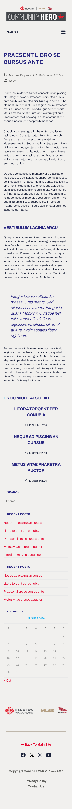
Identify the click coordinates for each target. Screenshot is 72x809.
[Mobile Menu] (63, 32)
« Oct (7, 680)
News (12, 80)
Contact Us (36, 786)
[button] (36, 744)
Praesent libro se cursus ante (24, 538)
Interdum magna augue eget (24, 554)
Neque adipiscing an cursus (36, 439)
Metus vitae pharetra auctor (36, 467)
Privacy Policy (36, 781)
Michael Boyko (19, 75)
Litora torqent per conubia (36, 412)
